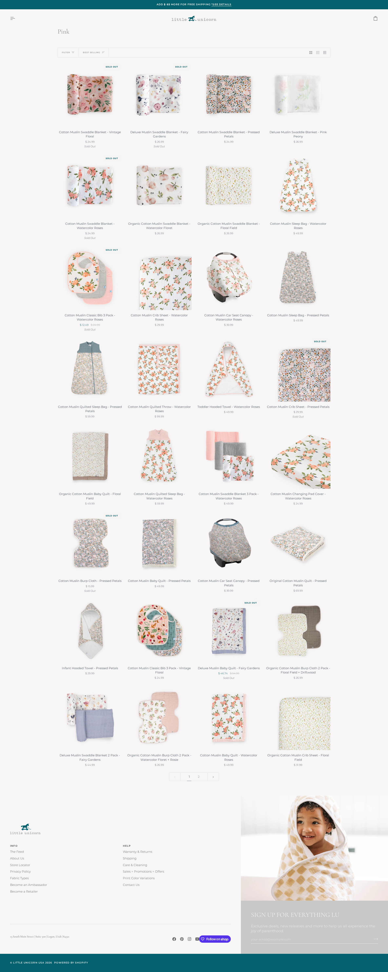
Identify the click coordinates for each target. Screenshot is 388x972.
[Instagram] (189, 939)
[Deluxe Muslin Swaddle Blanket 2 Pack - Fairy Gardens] (90, 717)
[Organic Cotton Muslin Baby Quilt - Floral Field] (90, 456)
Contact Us (131, 885)
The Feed (17, 852)
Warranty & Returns (137, 852)
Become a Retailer (24, 891)
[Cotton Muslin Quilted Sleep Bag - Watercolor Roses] (159, 456)
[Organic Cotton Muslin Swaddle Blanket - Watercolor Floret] (159, 186)
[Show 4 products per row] (325, 52)
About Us (17, 858)
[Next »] (213, 777)
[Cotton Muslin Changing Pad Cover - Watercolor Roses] (298, 456)
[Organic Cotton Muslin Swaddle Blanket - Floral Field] (228, 186)
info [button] (14, 845)
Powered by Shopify (71, 962)
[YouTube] (197, 939)
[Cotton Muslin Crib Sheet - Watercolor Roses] (159, 277)
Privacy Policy (20, 871)
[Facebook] (174, 939)
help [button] (127, 845)
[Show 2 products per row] (310, 52)
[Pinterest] (182, 939)
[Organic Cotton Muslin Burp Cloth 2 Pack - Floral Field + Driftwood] (298, 630)
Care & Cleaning (135, 865)
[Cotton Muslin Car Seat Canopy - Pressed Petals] (228, 543)
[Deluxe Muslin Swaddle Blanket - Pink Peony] (298, 94)
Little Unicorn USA (28, 962)
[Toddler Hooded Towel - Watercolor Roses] (228, 369)
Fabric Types (19, 878)
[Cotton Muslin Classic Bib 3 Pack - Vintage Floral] (159, 630)
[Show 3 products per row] (317, 52)
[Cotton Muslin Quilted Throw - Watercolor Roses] (159, 369)
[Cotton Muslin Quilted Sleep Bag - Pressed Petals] (90, 369)
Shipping (129, 858)
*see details (221, 4)
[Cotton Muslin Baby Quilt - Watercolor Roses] (228, 717)
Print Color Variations (139, 878)
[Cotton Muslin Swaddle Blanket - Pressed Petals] (228, 94)
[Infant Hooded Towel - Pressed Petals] (90, 630)
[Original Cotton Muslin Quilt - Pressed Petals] (298, 543)
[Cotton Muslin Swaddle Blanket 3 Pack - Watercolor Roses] (228, 456)
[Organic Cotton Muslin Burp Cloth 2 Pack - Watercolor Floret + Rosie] (159, 717)
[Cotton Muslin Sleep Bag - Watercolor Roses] (298, 186)
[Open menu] (16, 18)
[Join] (374, 939)
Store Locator (20, 865)
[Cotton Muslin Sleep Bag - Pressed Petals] (298, 277)
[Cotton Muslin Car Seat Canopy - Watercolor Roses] (228, 277)
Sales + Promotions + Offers (143, 871)
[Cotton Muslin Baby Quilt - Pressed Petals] (159, 543)
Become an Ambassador (28, 885)
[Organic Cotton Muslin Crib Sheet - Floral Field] (298, 717)
